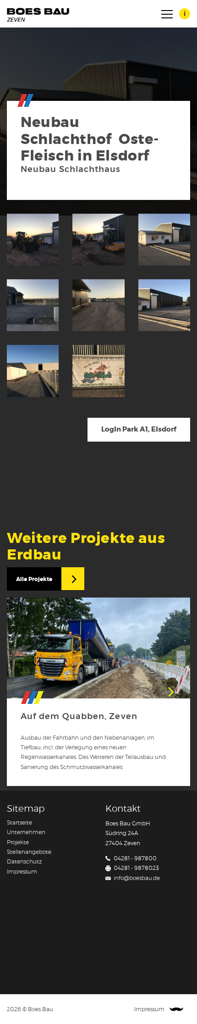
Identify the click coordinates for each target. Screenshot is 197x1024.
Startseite (19, 822)
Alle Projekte (34, 579)
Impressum (22, 872)
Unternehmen (26, 832)
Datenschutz (24, 861)
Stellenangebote (29, 852)
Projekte (18, 842)
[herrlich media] (176, 1009)
